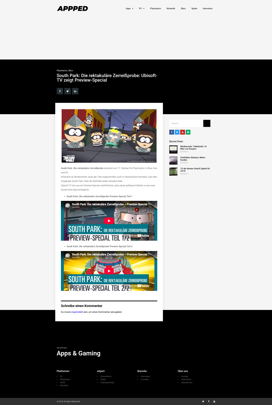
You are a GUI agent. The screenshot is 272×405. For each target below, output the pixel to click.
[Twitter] (203, 401)
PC (140, 8)
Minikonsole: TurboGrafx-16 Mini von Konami (193, 147)
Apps (128, 8)
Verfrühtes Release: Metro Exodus (192, 158)
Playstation (155, 8)
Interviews (207, 8)
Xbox (183, 8)
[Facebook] (209, 401)
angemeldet (77, 312)
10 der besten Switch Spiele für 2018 (195, 169)
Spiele (194, 8)
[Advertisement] (136, 37)
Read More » (184, 152)
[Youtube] (214, 401)
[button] (60, 91)
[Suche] (206, 123)
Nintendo (171, 8)
